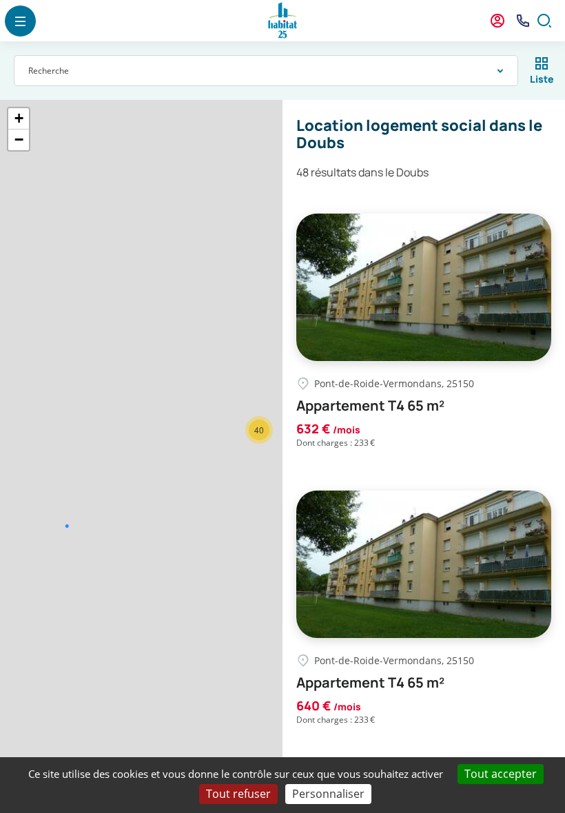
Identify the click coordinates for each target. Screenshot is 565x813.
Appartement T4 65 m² (370, 406)
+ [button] (18, 118)
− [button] (18, 139)
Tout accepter (500, 773)
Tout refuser (238, 793)
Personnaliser (328, 793)
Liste (542, 78)
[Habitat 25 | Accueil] (282, 20)
